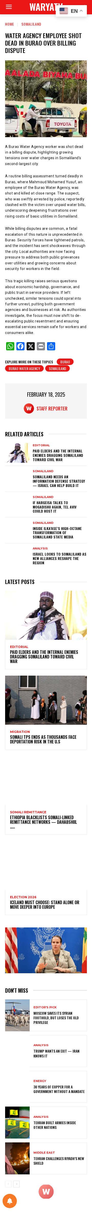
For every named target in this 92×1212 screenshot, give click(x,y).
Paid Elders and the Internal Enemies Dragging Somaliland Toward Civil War (58, 455)
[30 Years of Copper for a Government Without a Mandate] (17, 1087)
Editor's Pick (44, 1007)
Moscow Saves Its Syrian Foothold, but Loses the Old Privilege (56, 1017)
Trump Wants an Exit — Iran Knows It (56, 1053)
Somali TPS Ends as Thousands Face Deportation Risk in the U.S (43, 739)
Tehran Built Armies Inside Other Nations (54, 1125)
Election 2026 (23, 897)
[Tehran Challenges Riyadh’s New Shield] (17, 1158)
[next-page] (16, 1184)
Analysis (40, 548)
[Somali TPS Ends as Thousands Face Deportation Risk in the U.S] (46, 700)
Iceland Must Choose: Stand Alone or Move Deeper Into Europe (44, 904)
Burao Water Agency (24, 368)
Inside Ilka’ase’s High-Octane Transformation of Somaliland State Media (57, 533)
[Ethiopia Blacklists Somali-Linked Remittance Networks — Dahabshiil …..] (46, 780)
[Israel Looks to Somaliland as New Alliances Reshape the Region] (17, 556)
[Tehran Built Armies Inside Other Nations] (17, 1123)
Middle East (44, 1152)
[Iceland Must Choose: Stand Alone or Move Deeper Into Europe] (46, 865)
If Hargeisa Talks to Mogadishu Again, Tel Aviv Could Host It (54, 507)
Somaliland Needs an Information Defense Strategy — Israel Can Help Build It (59, 481)
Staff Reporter (52, 408)
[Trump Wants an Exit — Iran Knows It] (17, 1051)
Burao (65, 361)
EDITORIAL (41, 445)
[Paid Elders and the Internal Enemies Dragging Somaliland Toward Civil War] (17, 453)
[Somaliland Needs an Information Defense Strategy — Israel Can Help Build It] (17, 479)
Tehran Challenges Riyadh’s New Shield (58, 1161)
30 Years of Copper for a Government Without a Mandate (59, 1089)
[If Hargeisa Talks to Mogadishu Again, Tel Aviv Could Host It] (17, 504)
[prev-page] (8, 1184)
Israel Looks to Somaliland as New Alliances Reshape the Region (59, 558)
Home (9, 24)
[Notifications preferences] (10, 1201)
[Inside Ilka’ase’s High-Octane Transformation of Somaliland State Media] (17, 530)
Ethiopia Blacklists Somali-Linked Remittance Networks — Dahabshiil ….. (43, 821)
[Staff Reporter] (30, 408)
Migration (20, 731)
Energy (39, 1081)
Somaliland (31, 24)
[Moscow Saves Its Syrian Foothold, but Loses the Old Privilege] (17, 1015)
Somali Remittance (28, 812)
